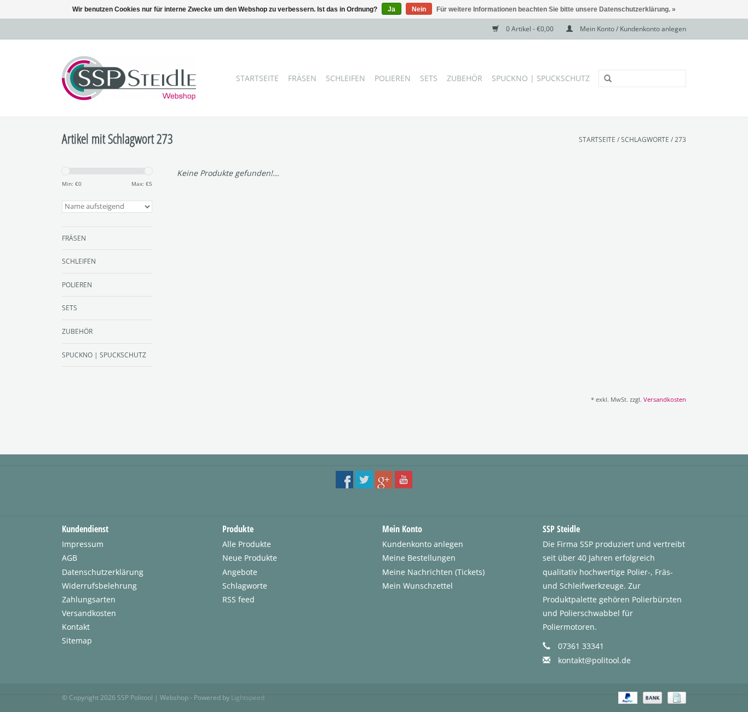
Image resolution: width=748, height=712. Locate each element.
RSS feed (238, 599)
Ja (391, 9)
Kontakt (76, 627)
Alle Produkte (246, 544)
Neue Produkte (249, 557)
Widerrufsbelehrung (99, 585)
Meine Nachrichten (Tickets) (433, 572)
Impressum (82, 544)
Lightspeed (247, 697)
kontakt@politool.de (594, 660)
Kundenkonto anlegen (422, 544)
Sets (429, 78)
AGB (69, 557)
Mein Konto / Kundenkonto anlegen (632, 28)
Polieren (393, 78)
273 (680, 139)
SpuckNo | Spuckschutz (541, 78)
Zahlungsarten (89, 599)
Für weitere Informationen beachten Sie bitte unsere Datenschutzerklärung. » (556, 9)
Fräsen (302, 78)
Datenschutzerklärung (102, 572)
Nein (419, 9)
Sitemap (77, 640)
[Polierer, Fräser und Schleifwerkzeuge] (132, 78)
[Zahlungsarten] (626, 697)
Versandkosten (664, 399)
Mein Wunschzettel (417, 585)
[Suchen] (604, 79)
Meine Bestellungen (419, 557)
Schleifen (345, 78)
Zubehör (464, 78)
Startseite (257, 78)
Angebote (239, 572)
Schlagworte (645, 139)
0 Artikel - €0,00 (529, 28)
